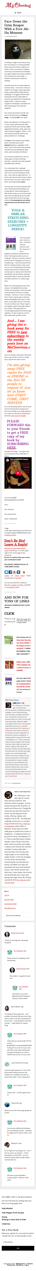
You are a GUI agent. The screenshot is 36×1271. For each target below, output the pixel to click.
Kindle (22, 409)
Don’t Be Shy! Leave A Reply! (16, 542)
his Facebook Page (13, 587)
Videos (17, 576)
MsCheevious (12, 700)
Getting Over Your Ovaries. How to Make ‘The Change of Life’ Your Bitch (24, 642)
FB (12, 576)
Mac (9, 413)
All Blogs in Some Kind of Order (14, 1219)
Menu (19, 13)
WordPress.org (10, 908)
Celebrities (6, 1224)
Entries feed (9, 899)
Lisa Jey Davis (12, 776)
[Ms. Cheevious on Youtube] (14, 573)
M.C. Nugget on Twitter (16, 585)
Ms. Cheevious (25, 774)
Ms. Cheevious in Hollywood (18, 5)
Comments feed (10, 904)
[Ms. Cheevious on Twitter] (6, 573)
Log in (6, 895)
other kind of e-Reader (18, 416)
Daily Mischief (7, 1208)
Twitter (7, 576)
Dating (4, 1217)
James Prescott (16, 933)
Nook (19, 413)
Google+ (18, 578)
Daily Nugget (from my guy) (13, 1213)
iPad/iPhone (26, 413)
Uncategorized (16, 783)
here (16, 551)
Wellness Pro (20, 1264)
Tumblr (22, 576)
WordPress (20, 1265)
